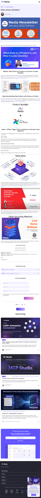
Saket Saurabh (8, 384)
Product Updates (9, 7)
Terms (37, 294)
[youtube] (8, 467)
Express (16, 411)
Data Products (27, 376)
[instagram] (5, 467)
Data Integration (27, 339)
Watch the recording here (18, 213)
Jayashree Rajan (9, 349)
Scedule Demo (19, 437)
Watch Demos (20, 440)
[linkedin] (2, 467)
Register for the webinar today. (21, 78)
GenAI (32, 339)
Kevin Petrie (6, 76)
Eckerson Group (14, 76)
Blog (2, 7)
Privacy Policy (6, 295)
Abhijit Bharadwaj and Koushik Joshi (13, 421)
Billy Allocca (8, 14)
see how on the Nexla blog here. (20, 101)
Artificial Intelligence (21, 339)
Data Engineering (12, 411)
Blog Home (21, 309)
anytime (31, 254)
